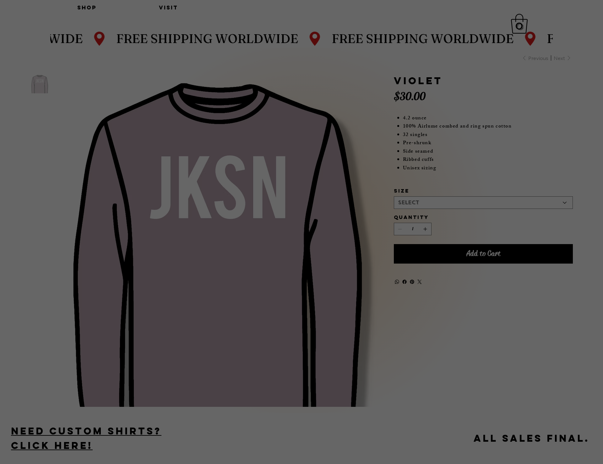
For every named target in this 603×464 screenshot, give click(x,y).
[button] (365, 181)
